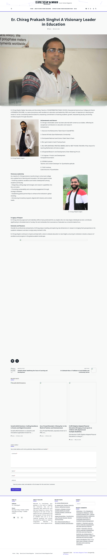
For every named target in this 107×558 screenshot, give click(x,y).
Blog (75, 8)
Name (13, 471)
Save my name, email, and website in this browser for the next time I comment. (34, 484)
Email (13, 475)
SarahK (78, 528)
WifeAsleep (79, 511)
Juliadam (78, 523)
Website (14, 480)
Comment (14, 453)
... (32, 432)
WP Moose (65, 554)
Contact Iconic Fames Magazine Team (62, 8)
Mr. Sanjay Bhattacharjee (61, 503)
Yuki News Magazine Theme (80, 552)
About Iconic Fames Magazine (43, 8)
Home (31, 8)
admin (50, 29)
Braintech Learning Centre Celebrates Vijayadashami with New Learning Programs (85, 524)
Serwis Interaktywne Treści (83, 539)
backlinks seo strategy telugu (84, 534)
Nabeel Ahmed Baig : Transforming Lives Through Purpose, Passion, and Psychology (64, 517)
